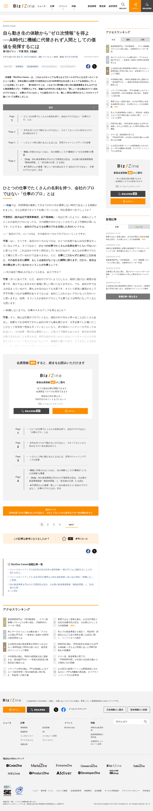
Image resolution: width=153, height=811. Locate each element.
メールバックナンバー (52, 403)
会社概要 (98, 790)
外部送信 (146, 790)
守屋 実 (6, 56)
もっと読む (13, 590)
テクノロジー (47, 740)
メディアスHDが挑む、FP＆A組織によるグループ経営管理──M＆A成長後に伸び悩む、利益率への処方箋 (28, 671)
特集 (74, 5)
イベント (63, 5)
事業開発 (19, 66)
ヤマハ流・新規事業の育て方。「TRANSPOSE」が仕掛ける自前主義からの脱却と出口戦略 (78, 659)
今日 (113, 39)
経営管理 (113, 5)
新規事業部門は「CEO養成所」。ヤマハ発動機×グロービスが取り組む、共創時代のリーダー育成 (28, 622)
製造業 (102, 5)
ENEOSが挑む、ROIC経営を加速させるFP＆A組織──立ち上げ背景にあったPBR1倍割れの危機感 (78, 647)
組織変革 (24, 731)
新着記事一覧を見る (128, 296)
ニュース (41, 5)
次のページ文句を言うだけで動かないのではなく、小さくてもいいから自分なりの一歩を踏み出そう (51, 511)
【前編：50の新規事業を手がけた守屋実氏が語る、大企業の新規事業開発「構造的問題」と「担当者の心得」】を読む (58, 161)
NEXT (71, 524)
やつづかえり (48, 56)
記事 (52, 5)
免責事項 (87, 790)
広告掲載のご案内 (115, 709)
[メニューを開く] (6, 6)
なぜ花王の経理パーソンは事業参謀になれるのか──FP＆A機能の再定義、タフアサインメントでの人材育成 (78, 671)
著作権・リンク (47, 790)
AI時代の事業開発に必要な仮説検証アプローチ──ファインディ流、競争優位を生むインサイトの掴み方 (128, 249)
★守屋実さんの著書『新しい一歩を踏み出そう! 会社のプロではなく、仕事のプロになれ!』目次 (58, 487)
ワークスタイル (26, 740)
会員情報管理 (76, 790)
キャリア (8, 66)
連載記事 (24, 744)
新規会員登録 (32, 411)
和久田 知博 (70, 56)
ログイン (71, 411)
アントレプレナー (49, 66)
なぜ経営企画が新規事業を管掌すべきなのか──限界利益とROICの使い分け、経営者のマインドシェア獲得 (28, 647)
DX (43, 731)
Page (12, 131)
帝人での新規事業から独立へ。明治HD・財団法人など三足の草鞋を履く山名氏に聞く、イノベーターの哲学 (78, 634)
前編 (8, 205)
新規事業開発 (32, 66)
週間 (128, 39)
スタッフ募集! (62, 790)
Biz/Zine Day (69, 727)
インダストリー (26, 735)
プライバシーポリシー (131, 790)
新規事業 (92, 5)
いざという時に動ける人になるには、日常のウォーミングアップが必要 (57, 142)
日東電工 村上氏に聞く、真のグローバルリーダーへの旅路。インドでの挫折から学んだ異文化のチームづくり (127, 274)
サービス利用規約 (112, 790)
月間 (142, 39)
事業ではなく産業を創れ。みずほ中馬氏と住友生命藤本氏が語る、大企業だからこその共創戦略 (78, 622)
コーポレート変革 (49, 735)
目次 (51, 107)
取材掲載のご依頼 (138, 709)
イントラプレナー (68, 66)
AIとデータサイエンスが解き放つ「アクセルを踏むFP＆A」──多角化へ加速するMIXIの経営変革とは (28, 634)
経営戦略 (46, 727)
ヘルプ (35, 790)
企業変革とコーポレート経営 (97, 742)
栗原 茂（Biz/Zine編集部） (28, 56)
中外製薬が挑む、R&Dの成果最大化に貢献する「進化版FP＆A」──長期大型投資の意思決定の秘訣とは (28, 659)
